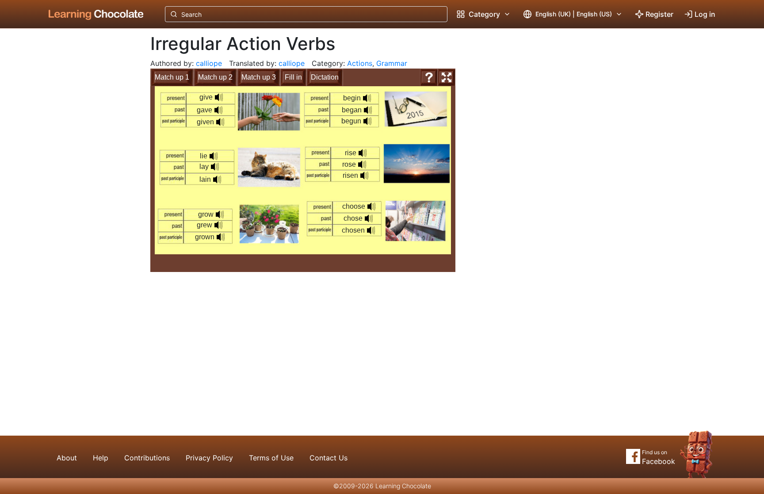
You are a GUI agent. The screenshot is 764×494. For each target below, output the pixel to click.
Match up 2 (215, 77)
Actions (359, 63)
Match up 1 (172, 77)
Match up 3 (258, 77)
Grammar (391, 63)
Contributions (147, 457)
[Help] (429, 77)
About (67, 457)
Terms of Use (271, 457)
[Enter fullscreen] (446, 77)
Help (100, 457)
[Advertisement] (89, 174)
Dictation (325, 77)
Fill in (293, 77)
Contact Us (328, 457)
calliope (209, 63)
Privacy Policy (209, 457)
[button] (218, 97)
